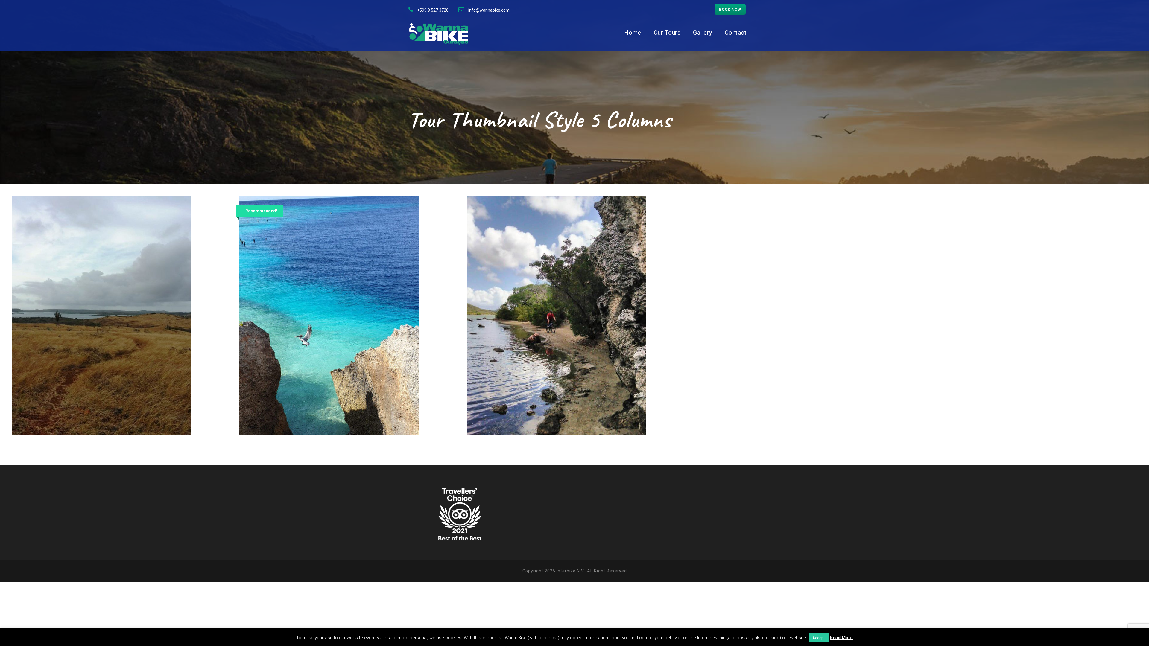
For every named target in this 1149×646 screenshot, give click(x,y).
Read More (841, 637)
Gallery (702, 32)
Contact (736, 32)
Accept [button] (818, 638)
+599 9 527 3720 (433, 10)
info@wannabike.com (489, 10)
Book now (730, 9)
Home (632, 32)
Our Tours (667, 32)
